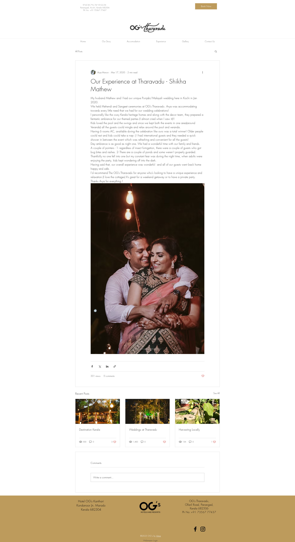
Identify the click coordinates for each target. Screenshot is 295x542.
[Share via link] (114, 366)
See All (216, 393)
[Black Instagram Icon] (203, 529)
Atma (158, 535)
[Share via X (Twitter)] (99, 366)
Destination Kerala (89, 429)
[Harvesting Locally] (197, 411)
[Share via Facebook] (92, 366)
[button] (215, 51)
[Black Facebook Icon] (195, 529)
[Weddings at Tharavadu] (147, 411)
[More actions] (202, 72)
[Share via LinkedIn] (107, 366)
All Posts (78, 51)
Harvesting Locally (189, 429)
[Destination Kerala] (97, 411)
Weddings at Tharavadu (143, 429)
